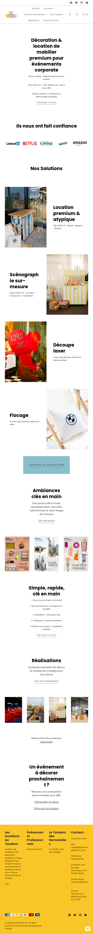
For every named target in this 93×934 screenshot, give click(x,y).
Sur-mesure (56, 14)
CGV (7, 884)
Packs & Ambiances (34, 14)
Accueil (36, 8)
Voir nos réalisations (46, 681)
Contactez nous (78, 838)
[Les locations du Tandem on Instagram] (81, 2)
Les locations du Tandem (24, 923)
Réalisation (33, 20)
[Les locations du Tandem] (11, 14)
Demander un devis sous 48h (46, 464)
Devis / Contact (51, 20)
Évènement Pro (34, 849)
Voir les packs (46, 520)
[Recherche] (70, 14)
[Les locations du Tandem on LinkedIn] (76, 2)
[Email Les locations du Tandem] (87, 2)
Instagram (46, 741)
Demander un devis (46, 635)
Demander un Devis (46, 102)
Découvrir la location (46, 808)
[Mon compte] (76, 14)
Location (48, 8)
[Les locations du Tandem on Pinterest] (71, 2)
